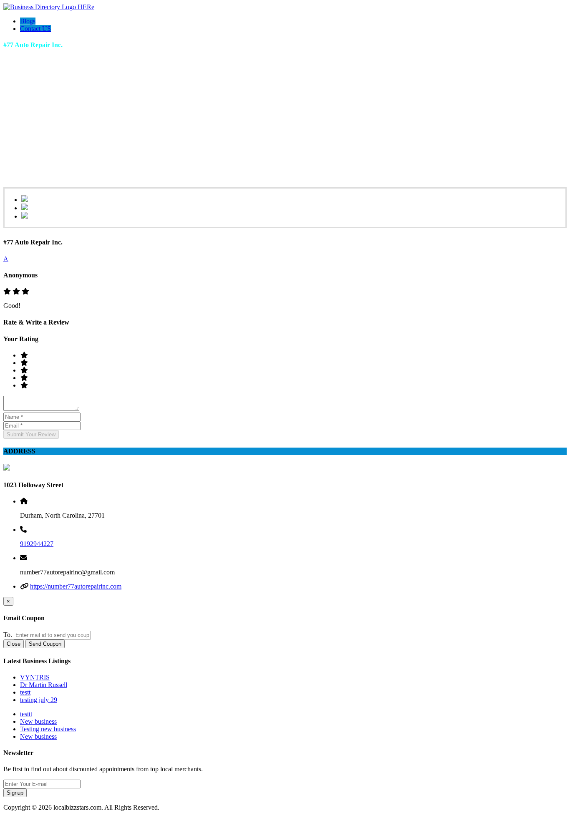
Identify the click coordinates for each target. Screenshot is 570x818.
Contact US (35, 28)
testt (25, 692)
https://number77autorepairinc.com (75, 586)
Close (13, 644)
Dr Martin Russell (43, 684)
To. (7, 634)
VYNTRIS (35, 677)
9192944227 (36, 543)
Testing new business (48, 728)
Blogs (27, 21)
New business (38, 721)
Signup (15, 793)
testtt (26, 713)
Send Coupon (45, 644)
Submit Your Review (31, 434)
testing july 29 (38, 699)
